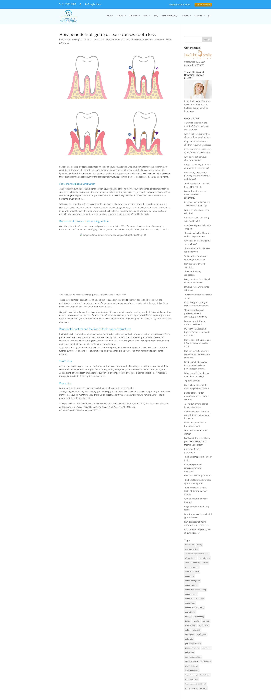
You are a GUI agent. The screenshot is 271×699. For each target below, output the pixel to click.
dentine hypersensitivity (194, 607)
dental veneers (191, 594)
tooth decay (204, 675)
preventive (189, 652)
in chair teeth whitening (194, 616)
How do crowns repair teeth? (197, 475)
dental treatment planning (195, 589)
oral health (189, 634)
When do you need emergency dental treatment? (193, 468)
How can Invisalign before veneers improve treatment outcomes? (197, 354)
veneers (203, 688)
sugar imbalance (191, 670)
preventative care (192, 648)
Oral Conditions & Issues (117, 39)
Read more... (190, 111)
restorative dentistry (193, 657)
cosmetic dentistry (192, 562)
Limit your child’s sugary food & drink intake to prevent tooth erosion (195, 365)
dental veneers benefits (194, 598)
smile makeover (191, 666)
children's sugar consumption (196, 554)
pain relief (189, 639)
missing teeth (190, 625)
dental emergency (192, 580)
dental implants (191, 585)
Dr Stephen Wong (70, 39)
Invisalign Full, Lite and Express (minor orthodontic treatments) (197, 332)
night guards (204, 625)
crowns (205, 562)
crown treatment (191, 567)
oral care (196, 630)
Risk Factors (159, 39)
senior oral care (191, 661)
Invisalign (196, 621)
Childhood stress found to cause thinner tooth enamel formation (197, 415)
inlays (187, 621)
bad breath (189, 544)
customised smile (192, 571)
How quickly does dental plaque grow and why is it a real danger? (197, 176)
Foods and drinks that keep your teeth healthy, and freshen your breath (197, 441)
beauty (199, 544)
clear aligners (204, 558)
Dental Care (99, 39)
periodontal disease (193, 643)
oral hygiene (201, 634)
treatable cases (191, 688)
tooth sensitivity (191, 679)
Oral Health (136, 39)
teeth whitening (191, 675)
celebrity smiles (191, 549)
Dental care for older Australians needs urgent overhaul (196, 396)
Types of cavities (192, 380)
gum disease (190, 612)
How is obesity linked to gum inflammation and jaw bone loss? (197, 343)
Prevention (148, 39)
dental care (189, 576)
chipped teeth (190, 558)
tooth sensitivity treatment (195, 684)
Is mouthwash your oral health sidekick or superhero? (195, 194)
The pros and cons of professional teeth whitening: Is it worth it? (195, 313)
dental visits (190, 603)
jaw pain (206, 621)
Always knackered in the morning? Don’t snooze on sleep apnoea (196, 126)
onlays (187, 630)
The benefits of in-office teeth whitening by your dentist (195, 491)
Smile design (206, 661)
